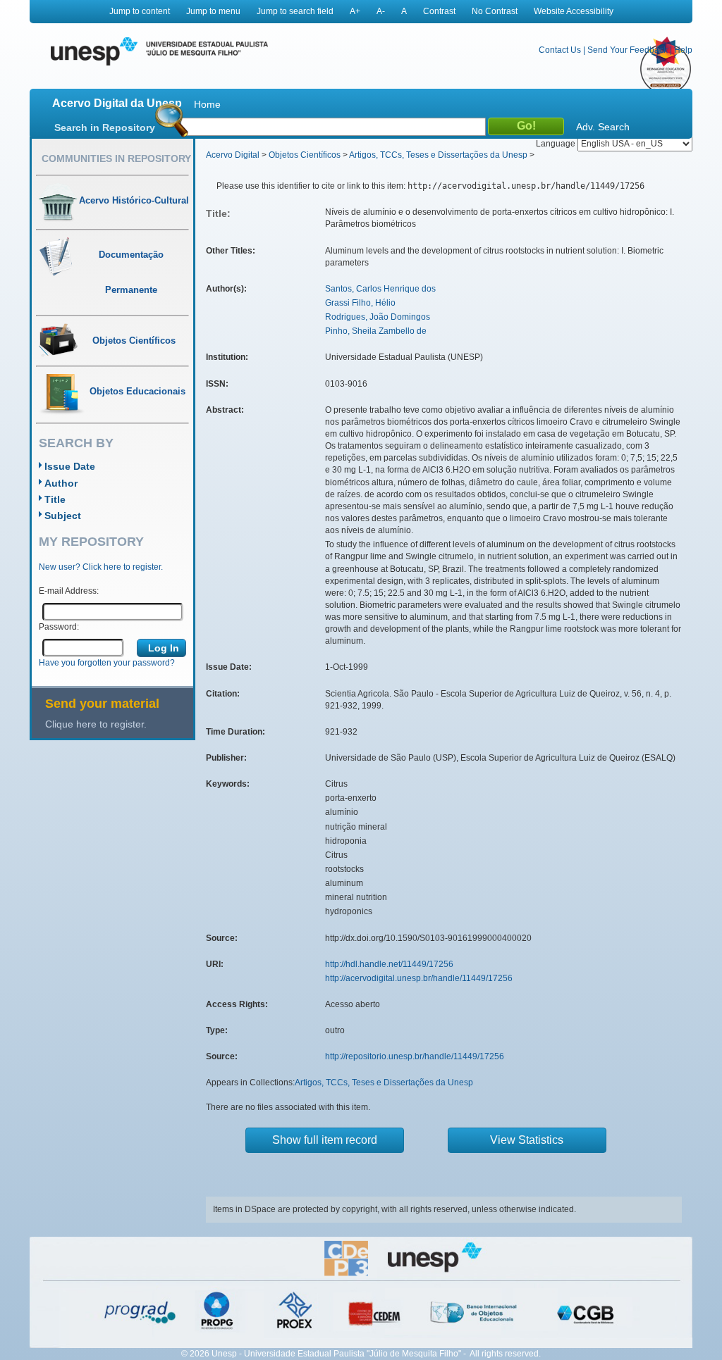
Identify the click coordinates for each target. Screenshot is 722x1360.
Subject (62, 515)
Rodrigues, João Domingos (377, 317)
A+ (355, 11)
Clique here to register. (96, 724)
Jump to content (139, 11)
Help (683, 50)
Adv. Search (603, 126)
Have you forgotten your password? (107, 663)
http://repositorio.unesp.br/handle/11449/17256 (414, 1056)
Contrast (439, 11)
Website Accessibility (573, 11)
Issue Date (69, 466)
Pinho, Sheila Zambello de (376, 331)
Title (55, 499)
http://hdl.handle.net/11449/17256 (389, 964)
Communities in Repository (116, 158)
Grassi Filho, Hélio (360, 303)
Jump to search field (295, 11)
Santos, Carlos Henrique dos (380, 289)
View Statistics (526, 1140)
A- (381, 11)
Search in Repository (104, 127)
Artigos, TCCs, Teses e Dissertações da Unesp (438, 155)
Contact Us (560, 50)
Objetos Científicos (305, 155)
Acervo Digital (232, 155)
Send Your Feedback (627, 50)
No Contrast (495, 11)
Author (61, 483)
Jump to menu (213, 11)
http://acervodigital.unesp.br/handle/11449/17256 (419, 978)
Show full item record (324, 1140)
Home (207, 104)
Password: (59, 627)
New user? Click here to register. (101, 567)
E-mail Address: (69, 591)
